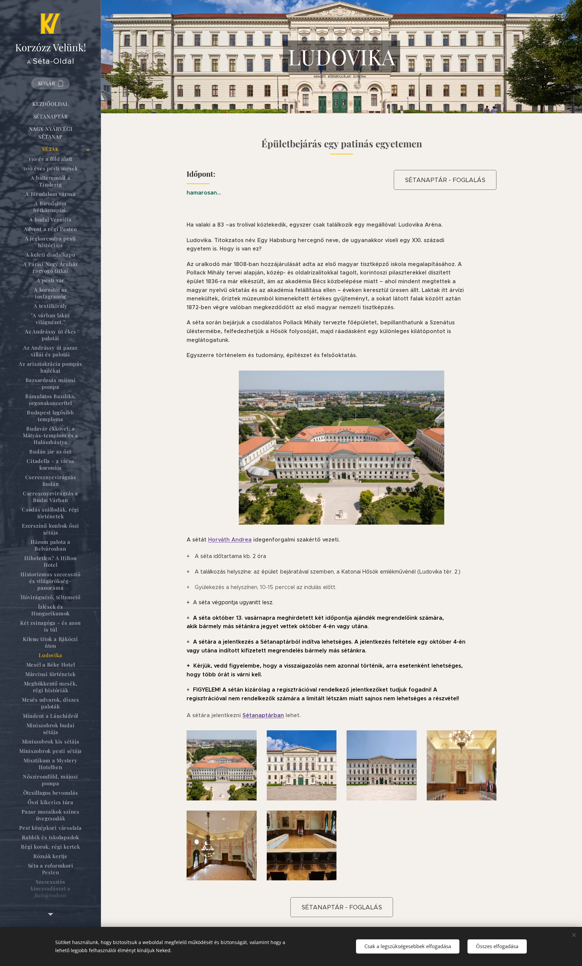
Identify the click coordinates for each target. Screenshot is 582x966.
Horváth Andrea (230, 539)
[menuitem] (50, 104)
